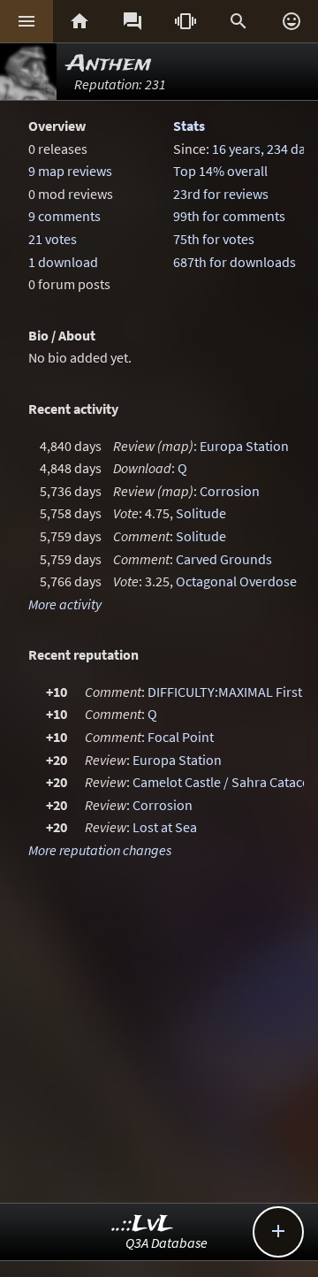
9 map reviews (70, 171)
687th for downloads (234, 262)
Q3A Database (166, 1242)
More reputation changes (99, 850)
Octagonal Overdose (236, 581)
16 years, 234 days (265, 148)
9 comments (64, 216)
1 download (63, 262)
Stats (189, 125)
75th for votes (213, 239)
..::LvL (142, 1224)
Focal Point (181, 737)
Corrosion (230, 491)
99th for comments (229, 216)
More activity (65, 604)
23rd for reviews (221, 194)
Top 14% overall (220, 171)
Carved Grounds (224, 559)
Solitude (201, 513)
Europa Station (244, 446)
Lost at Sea (164, 827)
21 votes (52, 239)
